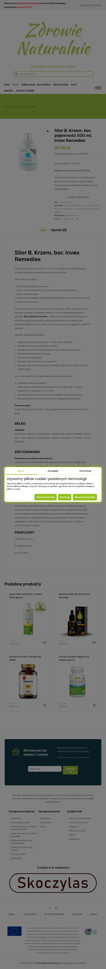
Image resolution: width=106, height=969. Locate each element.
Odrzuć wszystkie (45, 497)
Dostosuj (64, 497)
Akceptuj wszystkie (85, 497)
